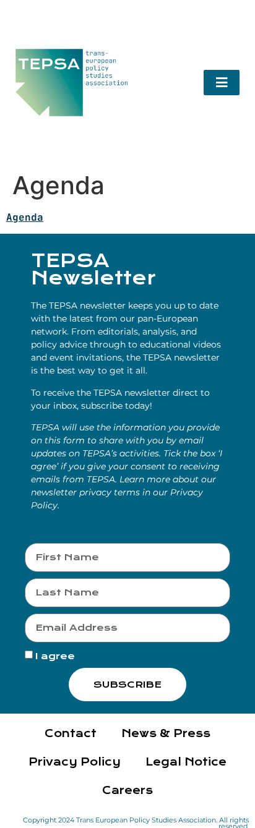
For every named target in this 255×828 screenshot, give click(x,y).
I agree (55, 656)
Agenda (24, 217)
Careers (127, 790)
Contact (71, 733)
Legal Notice (186, 762)
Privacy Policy (74, 762)
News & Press (165, 733)
